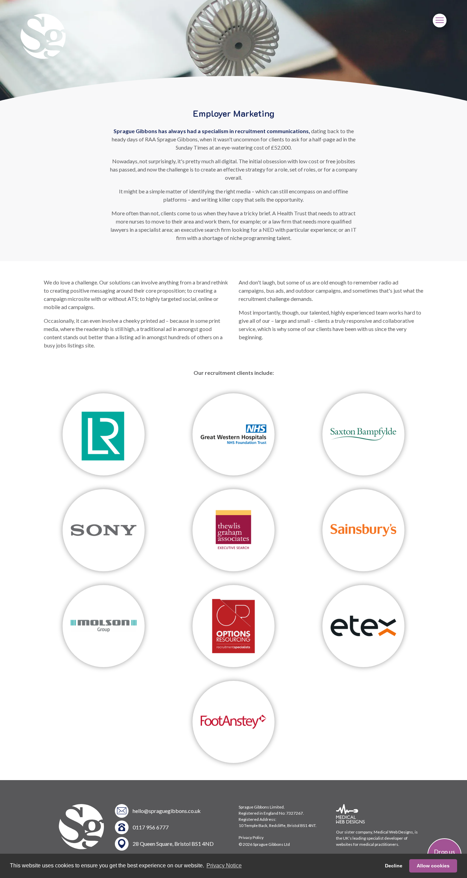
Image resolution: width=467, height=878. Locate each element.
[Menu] (439, 20)
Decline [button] (393, 865)
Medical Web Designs (393, 832)
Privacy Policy (251, 837)
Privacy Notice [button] (224, 865)
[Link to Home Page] (43, 56)
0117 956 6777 (151, 827)
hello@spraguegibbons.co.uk (167, 810)
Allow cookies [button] (433, 865)
